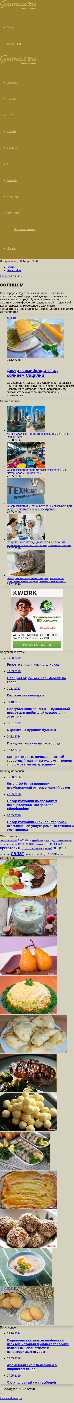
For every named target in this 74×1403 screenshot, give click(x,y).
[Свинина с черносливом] (28, 1091)
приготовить (10, 848)
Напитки (12, 196)
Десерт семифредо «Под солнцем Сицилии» (32, 373)
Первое (11, 98)
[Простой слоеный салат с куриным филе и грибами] (28, 1013)
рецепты (5, 854)
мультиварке (26, 843)
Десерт (11, 164)
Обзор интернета (24, 229)
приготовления (32, 848)
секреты (29, 854)
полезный (55, 843)
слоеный (38, 854)
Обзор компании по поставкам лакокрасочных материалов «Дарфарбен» (36, 471)
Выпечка (12, 147)
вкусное (4, 840)
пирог (46, 844)
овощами (39, 844)
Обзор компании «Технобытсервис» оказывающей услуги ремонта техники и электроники (39, 508)
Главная (5, 276)
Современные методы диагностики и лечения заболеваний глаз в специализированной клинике (39, 544)
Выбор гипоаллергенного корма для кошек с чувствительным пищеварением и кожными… (36, 580)
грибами (37, 840)
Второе (11, 115)
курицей (14, 844)
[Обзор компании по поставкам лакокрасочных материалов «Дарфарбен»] (26, 466)
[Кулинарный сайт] (18, 8)
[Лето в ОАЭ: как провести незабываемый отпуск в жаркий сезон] (26, 430)
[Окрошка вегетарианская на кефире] (28, 935)
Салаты (11, 131)
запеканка (67, 841)
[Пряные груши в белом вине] (28, 974)
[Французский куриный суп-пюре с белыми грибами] (26, 1285)
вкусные (13, 841)
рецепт (60, 848)
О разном (13, 213)
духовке (57, 840)
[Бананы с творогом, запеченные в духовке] (28, 1207)
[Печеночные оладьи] (28, 896)
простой (47, 848)
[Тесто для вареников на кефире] (33, 1052)
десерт (47, 840)
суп (45, 854)
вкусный (24, 840)
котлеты (4, 844)
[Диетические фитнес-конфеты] (28, 1246)
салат (17, 853)
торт (60, 854)
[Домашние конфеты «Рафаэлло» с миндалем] (28, 1130)
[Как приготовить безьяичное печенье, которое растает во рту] (27, 1324)
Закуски (12, 180)
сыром (52, 854)
